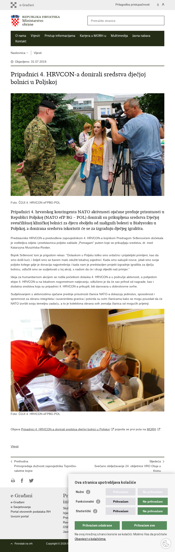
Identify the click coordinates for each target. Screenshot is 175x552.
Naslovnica (18, 53)
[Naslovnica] (49, 21)
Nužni (80, 492)
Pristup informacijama (60, 36)
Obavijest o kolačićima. (90, 539)
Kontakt (20, 41)
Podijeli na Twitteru (31, 480)
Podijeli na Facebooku (22, 480)
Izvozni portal (20, 516)
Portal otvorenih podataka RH (31, 511)
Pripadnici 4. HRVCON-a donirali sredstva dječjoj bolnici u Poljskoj (65, 429)
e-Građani (17, 502)
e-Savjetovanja (21, 507)
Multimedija (119, 36)
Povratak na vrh (24, 543)
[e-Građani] (29, 5)
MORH (151, 429)
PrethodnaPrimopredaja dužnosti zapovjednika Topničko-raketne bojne (45, 466)
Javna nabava (141, 36)
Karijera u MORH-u (93, 36)
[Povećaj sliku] (87, 144)
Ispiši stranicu (13, 480)
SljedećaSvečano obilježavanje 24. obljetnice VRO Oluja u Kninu (127, 466)
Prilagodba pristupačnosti (132, 4)
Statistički (83, 511)
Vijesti (35, 36)
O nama (20, 36)
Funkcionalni (85, 501)
